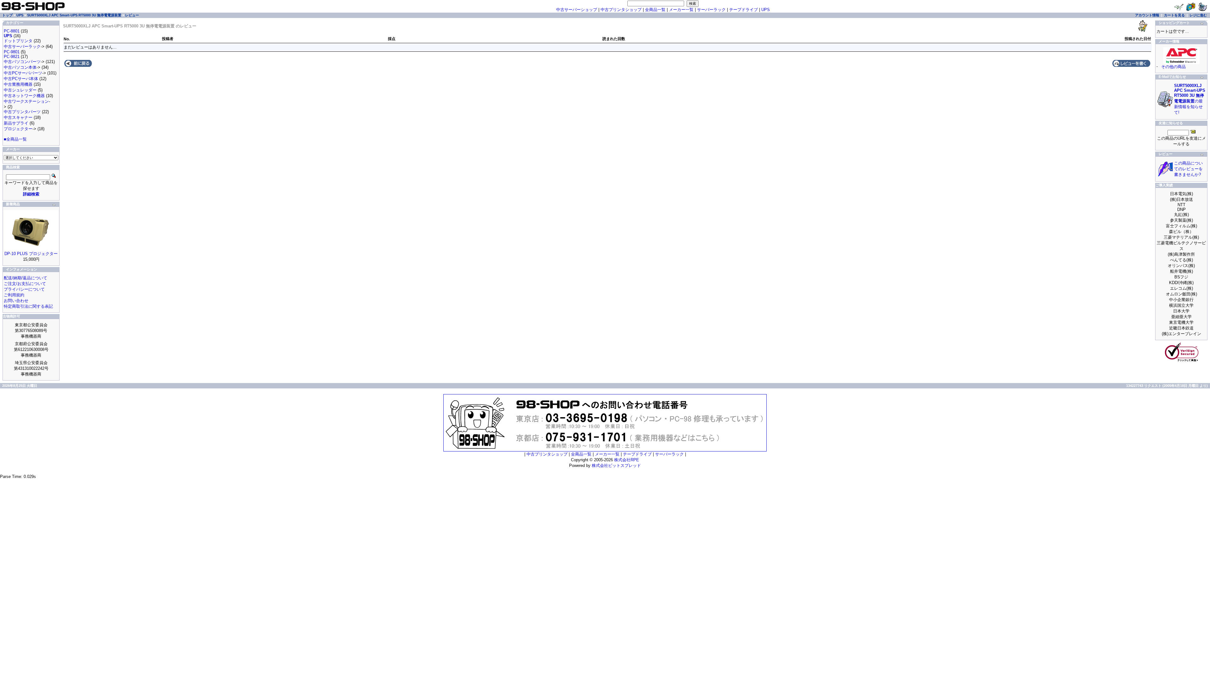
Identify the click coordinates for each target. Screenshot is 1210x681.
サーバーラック (711, 9)
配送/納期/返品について (25, 278)
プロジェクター (18, 128)
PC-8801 (12, 31)
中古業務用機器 (18, 84)
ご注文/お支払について (25, 283)
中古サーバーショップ (576, 9)
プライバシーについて (24, 289)
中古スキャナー (18, 117)
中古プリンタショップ (621, 9)
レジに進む (1198, 15)
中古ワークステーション (26, 101)
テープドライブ (743, 9)
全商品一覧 (655, 9)
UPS (765, 9)
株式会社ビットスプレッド (616, 465)
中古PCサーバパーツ (23, 73)
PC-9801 (12, 51)
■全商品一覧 (15, 139)
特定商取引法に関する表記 (28, 306)
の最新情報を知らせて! (1189, 99)
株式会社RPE (626, 459)
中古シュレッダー (20, 90)
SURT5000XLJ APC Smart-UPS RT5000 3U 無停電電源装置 (74, 15)
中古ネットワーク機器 (24, 95)
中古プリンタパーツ (22, 111)
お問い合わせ (16, 300)
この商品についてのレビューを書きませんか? (1188, 169)
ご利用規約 (14, 295)
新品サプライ (16, 123)
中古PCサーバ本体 (21, 78)
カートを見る (1174, 15)
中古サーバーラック (22, 46)
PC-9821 (12, 56)
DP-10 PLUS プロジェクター (31, 253)
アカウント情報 (1147, 15)
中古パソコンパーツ (22, 61)
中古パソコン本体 (20, 67)
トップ (7, 15)
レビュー (132, 15)
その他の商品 (1173, 66)
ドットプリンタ (18, 40)
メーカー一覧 (681, 9)
